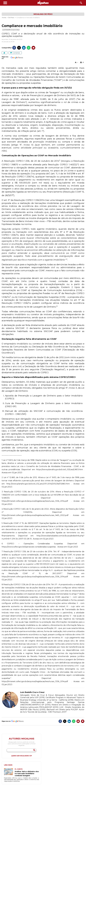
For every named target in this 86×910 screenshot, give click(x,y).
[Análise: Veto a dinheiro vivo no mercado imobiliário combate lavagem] (9, 772)
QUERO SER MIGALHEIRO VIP (21, 755)
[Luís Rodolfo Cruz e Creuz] (10, 708)
